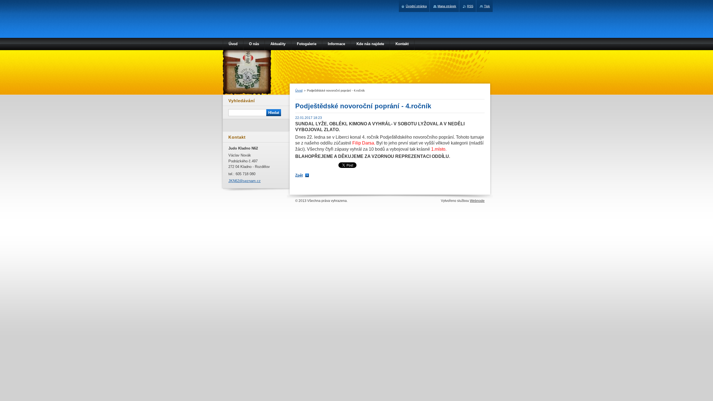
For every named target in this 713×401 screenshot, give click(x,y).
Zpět (299, 175)
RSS (470, 6)
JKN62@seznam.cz (244, 181)
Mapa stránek (447, 6)
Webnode (477, 200)
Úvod (298, 90)
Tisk (487, 6)
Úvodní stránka (416, 6)
